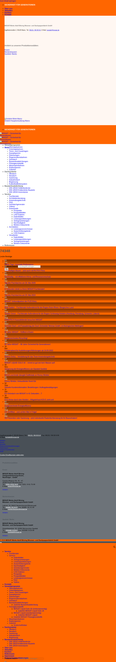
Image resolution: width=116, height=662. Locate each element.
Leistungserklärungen (22, 219)
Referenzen (9, 245)
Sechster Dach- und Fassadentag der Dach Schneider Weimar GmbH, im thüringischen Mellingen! (44, 326)
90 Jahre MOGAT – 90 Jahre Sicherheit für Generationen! (27, 344)
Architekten (13, 227)
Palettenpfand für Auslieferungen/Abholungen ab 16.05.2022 (29, 350)
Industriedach (14, 180)
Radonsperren (15, 168)
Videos (12, 206)
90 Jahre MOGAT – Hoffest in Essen (19, 332)
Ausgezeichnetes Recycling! (16, 338)
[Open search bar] (114, 547)
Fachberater (14, 196)
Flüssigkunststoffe (16, 163)
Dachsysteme (10, 172)
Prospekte (18, 211)
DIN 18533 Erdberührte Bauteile (22, 190)
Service (8, 194)
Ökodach (12, 174)
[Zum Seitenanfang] (1, 542)
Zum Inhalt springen (8, 1)
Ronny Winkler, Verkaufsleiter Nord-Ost (20, 381)
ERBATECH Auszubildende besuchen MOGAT (23, 320)
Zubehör (12, 170)
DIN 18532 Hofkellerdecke (19, 188)
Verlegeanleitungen (21, 221)
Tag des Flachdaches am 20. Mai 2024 (20, 295)
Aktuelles (9, 11)
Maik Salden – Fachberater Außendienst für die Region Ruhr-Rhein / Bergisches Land (39, 307)
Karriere (8, 13)
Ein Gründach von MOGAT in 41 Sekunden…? (23, 393)
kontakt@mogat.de (53, 30)
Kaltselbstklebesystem (18, 184)
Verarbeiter (13, 235)
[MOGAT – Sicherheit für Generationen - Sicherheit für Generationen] (11, 139)
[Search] (6, 269)
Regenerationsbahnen (18, 157)
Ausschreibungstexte (22, 231)
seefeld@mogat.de (15, 532)
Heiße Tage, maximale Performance (19, 264)
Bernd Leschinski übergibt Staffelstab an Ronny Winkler (27, 375)
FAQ (11, 202)
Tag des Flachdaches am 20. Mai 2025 (20, 283)
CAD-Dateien (19, 215)
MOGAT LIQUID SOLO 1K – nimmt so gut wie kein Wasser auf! (30, 363)
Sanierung (13, 178)
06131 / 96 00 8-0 (35, 30)
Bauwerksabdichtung (14, 186)
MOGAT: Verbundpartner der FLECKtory (21, 301)
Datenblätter (18, 217)
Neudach (12, 176)
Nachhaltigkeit (19, 223)
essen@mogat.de (14, 486)
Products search (11, 266)
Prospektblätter (20, 213)
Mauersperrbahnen (16, 165)
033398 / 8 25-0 (11, 530)
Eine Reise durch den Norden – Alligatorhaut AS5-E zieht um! (29, 400)
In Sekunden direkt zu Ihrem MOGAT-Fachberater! (25, 289)
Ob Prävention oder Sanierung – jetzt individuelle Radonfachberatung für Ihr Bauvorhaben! (41, 418)
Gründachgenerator (17, 204)
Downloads (13, 208)
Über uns (8, 9)
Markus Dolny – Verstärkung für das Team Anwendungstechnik (30, 357)
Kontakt (8, 15)
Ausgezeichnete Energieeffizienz (18, 406)
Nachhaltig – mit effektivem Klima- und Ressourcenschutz (28, 277)
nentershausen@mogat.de (17, 509)
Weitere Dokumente (22, 225)
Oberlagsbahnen (16, 147)
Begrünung (13, 182)
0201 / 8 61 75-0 (12, 484)
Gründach (13, 159)
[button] (7, 147)
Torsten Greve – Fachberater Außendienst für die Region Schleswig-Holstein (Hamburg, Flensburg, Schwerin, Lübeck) (52, 314)
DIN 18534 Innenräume (18, 192)
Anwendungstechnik (17, 200)
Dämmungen (14, 155)
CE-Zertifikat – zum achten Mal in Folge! (21, 412)
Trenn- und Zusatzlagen (18, 151)
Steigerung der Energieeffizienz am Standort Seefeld (26, 369)
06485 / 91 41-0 (11, 507)
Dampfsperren (15, 153)
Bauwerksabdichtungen (18, 161)
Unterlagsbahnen (16, 149)
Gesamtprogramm (12, 145)
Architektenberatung (17, 198)
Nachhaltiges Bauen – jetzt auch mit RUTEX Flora (25, 271)
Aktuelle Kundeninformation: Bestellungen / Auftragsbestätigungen (31, 387)
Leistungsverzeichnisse (23, 229)
